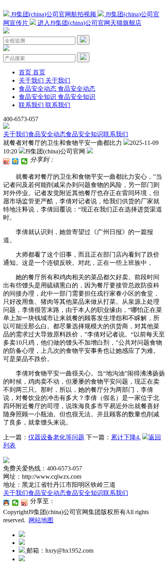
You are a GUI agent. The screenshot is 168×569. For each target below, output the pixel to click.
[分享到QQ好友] (6, 503)
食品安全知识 (84, 134)
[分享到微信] (24, 161)
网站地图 (41, 520)
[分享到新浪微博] (6, 161)
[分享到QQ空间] (15, 161)
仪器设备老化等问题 (56, 437)
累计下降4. (126, 437)
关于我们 (15, 134)
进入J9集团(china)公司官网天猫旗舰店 (88, 22)
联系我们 (115, 134)
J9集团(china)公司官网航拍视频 (53, 14)
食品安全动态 (47, 134)
